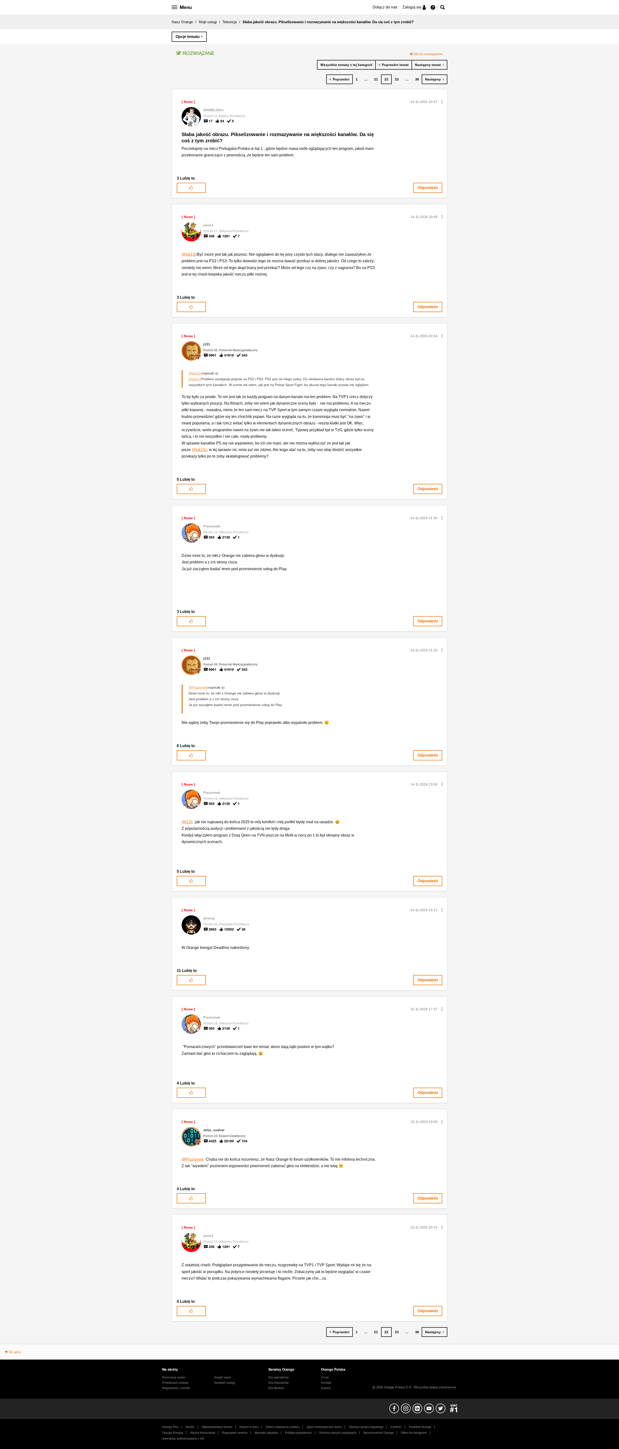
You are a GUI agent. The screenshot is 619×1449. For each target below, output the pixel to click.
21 (376, 79)
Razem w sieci (248, 1427)
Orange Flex (170, 1427)
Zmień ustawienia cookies (282, 1427)
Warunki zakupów (266, 1432)
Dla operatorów (278, 1377)
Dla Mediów (276, 1388)
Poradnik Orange (420, 1427)
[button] (442, 102)
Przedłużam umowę (175, 1382)
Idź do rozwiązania (428, 54)
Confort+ (396, 1427)
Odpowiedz (428, 188)
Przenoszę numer (173, 1377)
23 (397, 79)
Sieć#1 (190, 1427)
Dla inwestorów (278, 1382)
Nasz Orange (182, 22)
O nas (325, 1377)
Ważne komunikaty (202, 1432)
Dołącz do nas (385, 7)
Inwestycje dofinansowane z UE (183, 1438)
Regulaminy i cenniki (176, 1388)
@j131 (187, 822)
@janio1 (195, 379)
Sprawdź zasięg (224, 1382)
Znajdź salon (222, 1377)
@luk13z (189, 254)
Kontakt (326, 1382)
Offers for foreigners (414, 1432)
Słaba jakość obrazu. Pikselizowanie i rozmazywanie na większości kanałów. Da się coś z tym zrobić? (278, 138)
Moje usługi (208, 22)
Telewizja (229, 22)
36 (417, 79)
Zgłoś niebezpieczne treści (324, 1427)
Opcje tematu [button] (188, 37)
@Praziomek (198, 687)
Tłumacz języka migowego (366, 1427)
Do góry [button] (15, 1352)
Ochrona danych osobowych (337, 1432)
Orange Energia (172, 1432)
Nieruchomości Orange (378, 1432)
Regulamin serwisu (235, 1432)
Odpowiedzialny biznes (217, 1427)
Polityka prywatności (298, 1432)
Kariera (326, 1388)
